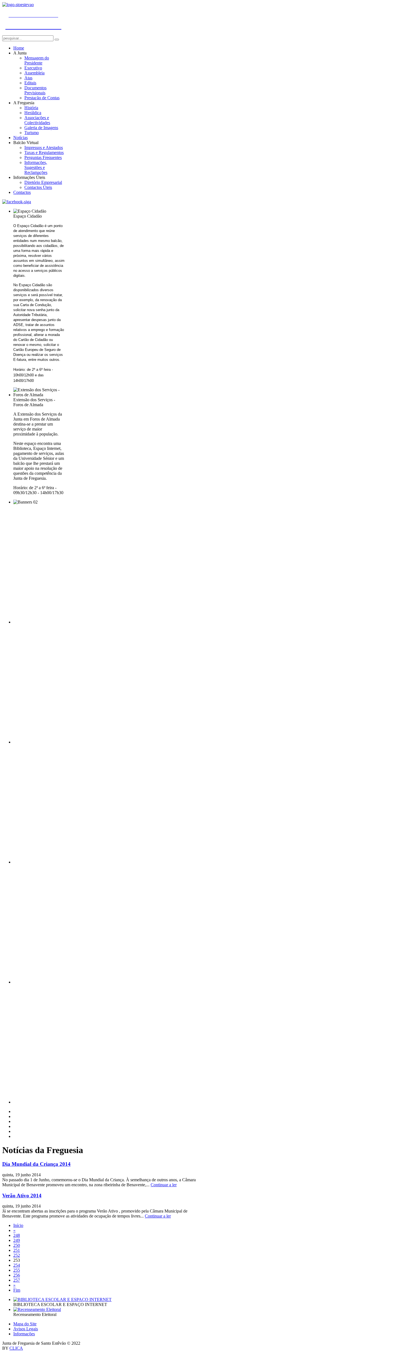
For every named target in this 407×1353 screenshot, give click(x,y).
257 (16, 1280)
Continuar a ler (164, 1184)
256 (16, 1275)
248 (16, 1235)
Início (18, 1225)
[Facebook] (16, 201)
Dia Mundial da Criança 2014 (36, 1164)
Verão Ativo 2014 (22, 1195)
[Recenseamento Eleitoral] (37, 1309)
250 (16, 1245)
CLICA (16, 1348)
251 (16, 1250)
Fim (16, 1290)
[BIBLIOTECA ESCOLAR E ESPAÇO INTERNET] (62, 1299)
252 (16, 1255)
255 (16, 1270)
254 (16, 1265)
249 (16, 1240)
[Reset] (57, 39)
